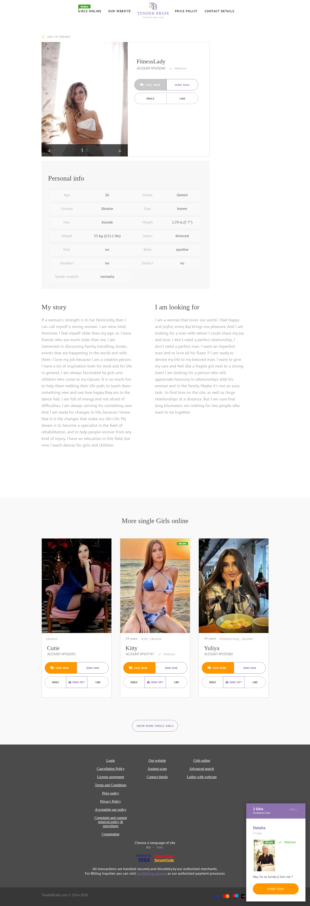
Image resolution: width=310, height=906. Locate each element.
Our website (119, 11)
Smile (150, 98)
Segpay (161, 873)
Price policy (186, 11)
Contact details (219, 11)
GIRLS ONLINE (89, 11)
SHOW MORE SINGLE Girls (155, 725)
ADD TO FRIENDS (59, 36)
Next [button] (120, 151)
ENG (160, 847)
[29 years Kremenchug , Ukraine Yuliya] (233, 586)
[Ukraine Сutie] (76, 586)
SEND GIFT (78, 682)
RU (148, 847)
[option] (85, 99)
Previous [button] (49, 151)
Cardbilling (145, 873)
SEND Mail (182, 85)
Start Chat (276, 889)
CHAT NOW (152, 85)
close (292, 809)
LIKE (182, 98)
